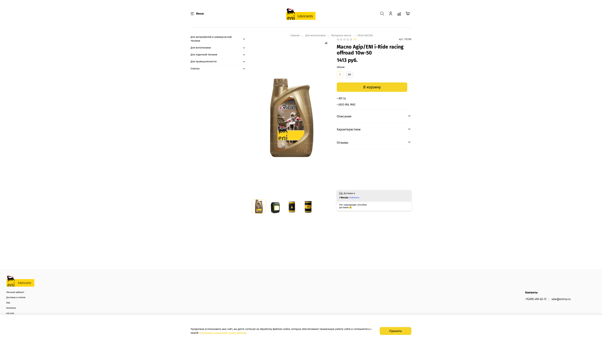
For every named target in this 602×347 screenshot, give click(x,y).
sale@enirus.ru (561, 299)
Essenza (195, 68)
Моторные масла (341, 35)
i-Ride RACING (365, 35)
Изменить (354, 197)
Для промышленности (204, 61)
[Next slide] (326, 117)
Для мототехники (315, 35)
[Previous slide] (257, 117)
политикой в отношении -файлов (222, 332)
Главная (295, 35)
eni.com (10, 313)
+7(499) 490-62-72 (536, 299)
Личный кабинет (15, 292)
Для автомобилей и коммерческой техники (211, 38)
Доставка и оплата (15, 297)
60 (349, 74)
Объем (341, 67)
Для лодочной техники (204, 54)
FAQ (8, 302)
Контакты (11, 308)
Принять (395, 331)
